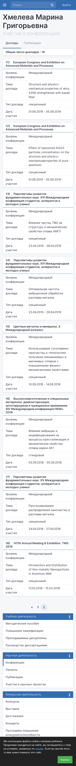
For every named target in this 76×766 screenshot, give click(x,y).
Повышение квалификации (24, 630)
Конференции (15, 662)
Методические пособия (22, 623)
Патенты (11, 669)
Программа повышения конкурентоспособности (23, 733)
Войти (66, 5)
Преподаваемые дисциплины (26, 638)
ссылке (39, 748)
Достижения (14, 716)
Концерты (12, 723)
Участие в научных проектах (26, 684)
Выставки (12, 709)
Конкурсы (12, 701)
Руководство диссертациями (26, 645)
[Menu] (4, 5)
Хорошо (65, 759)
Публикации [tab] (32, 43)
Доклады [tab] (12, 43)
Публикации (14, 677)
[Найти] (52, 5)
